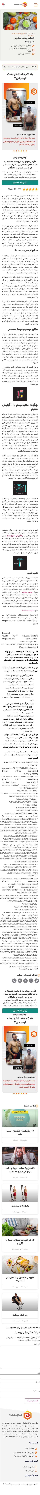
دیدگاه (37, 1344)
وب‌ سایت (36, 1391)
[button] (5, 67)
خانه (33, 33)
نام (39, 1373)
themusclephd (28, 610)
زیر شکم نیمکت (20, 1315)
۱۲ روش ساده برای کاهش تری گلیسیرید (20, 1279)
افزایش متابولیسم (14, 535)
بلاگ (28, 33)
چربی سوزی (27, 592)
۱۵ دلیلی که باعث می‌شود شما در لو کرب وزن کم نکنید (20, 1170)
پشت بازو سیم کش (20, 1206)
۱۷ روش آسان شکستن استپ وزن (20, 1132)
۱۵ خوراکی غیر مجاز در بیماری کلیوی (20, 1241)
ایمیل (38, 1382)
